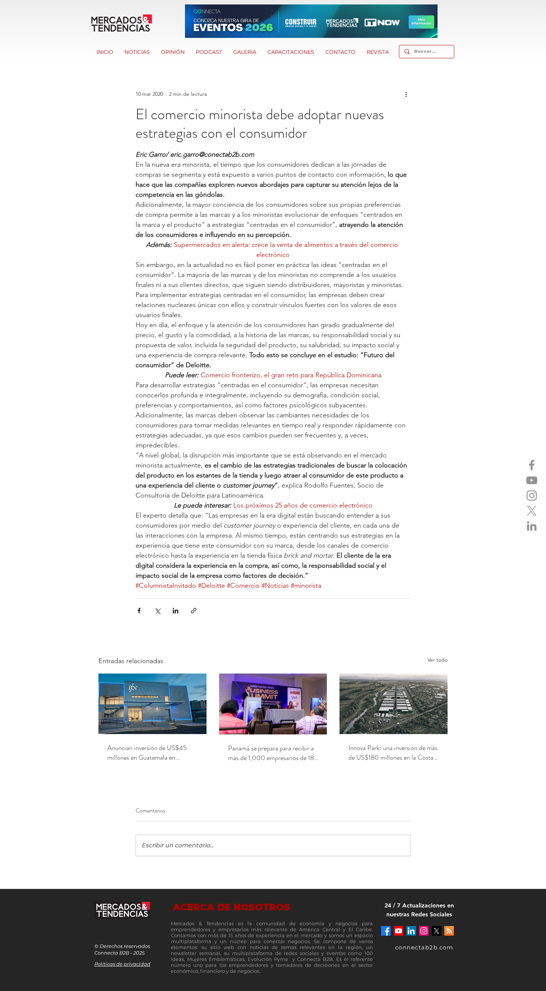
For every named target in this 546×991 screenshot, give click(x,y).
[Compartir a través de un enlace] (193, 610)
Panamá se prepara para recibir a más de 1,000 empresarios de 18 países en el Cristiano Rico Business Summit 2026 (271, 753)
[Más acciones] (406, 93)
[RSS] (449, 931)
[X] (532, 511)
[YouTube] (532, 480)
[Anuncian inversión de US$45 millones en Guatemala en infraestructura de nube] (152, 704)
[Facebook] (532, 465)
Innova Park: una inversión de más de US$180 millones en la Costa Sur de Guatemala (393, 752)
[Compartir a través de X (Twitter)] (157, 610)
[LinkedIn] (532, 526)
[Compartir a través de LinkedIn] (175, 610)
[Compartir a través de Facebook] (139, 610)
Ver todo (438, 659)
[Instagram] (532, 495)
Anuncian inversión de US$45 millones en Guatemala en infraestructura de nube (147, 752)
